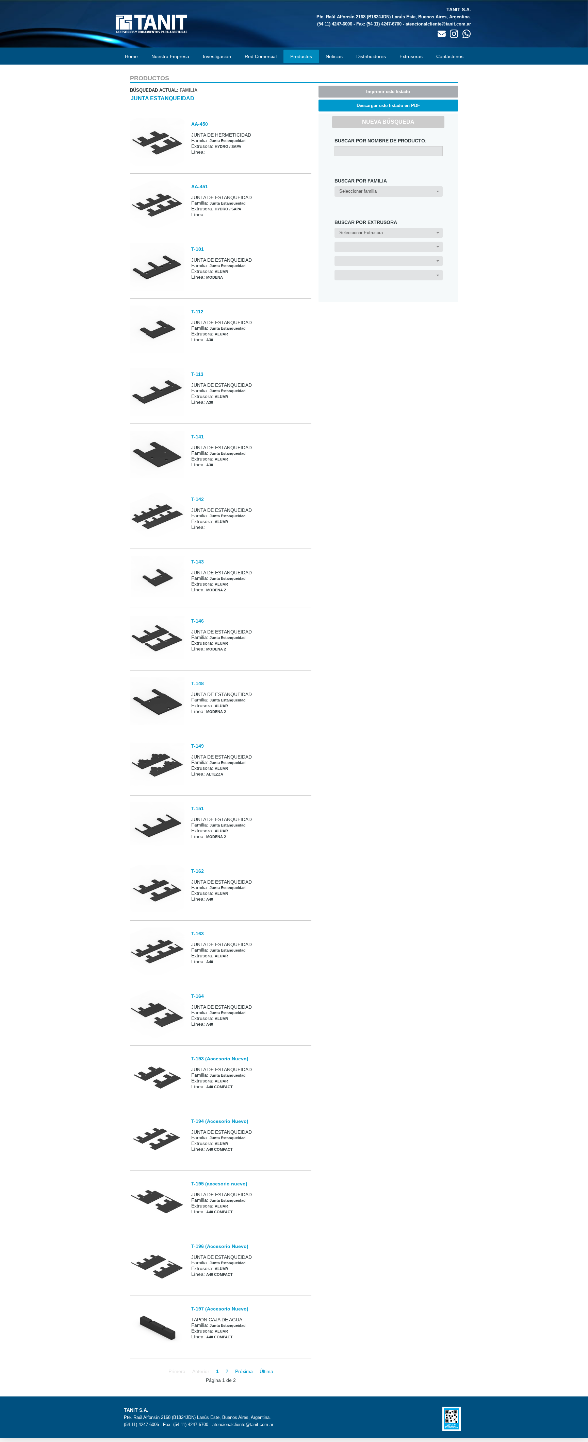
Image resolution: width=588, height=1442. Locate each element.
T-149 (197, 746)
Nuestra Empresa (170, 56)
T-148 (197, 683)
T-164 (197, 996)
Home (131, 56)
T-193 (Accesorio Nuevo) (219, 1058)
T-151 (197, 808)
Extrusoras (411, 56)
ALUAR (221, 272)
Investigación (217, 56)
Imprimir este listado (388, 91)
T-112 (197, 311)
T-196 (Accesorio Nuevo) (219, 1246)
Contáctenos (449, 56)
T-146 (197, 621)
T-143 (197, 561)
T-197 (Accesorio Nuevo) (219, 1308)
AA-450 (199, 124)
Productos (301, 56)
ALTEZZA (214, 774)
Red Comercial (261, 56)
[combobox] (388, 191)
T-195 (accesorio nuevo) (219, 1183)
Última (266, 1371)
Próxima (244, 1371)
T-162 (197, 871)
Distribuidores (371, 56)
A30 (209, 340)
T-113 (197, 374)
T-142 (197, 499)
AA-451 (199, 186)
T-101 (197, 249)
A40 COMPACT (219, 1087)
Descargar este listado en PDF (388, 105)
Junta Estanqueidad (162, 98)
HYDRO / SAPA (228, 146)
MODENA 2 (216, 590)
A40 (209, 899)
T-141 (197, 436)
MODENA (214, 277)
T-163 (197, 933)
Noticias (334, 56)
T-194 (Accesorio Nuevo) (219, 1121)
